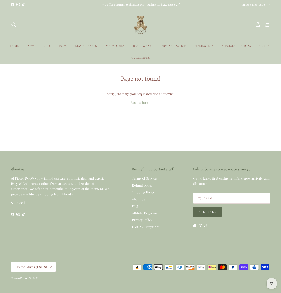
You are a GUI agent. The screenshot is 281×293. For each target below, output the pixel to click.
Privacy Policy (142, 220)
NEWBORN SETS (86, 46)
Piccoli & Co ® (29, 278)
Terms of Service (144, 178)
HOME (14, 46)
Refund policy (142, 185)
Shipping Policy (143, 192)
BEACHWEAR (142, 46)
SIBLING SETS (204, 46)
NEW (30, 46)
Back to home (140, 102)
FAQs (136, 206)
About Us (138, 199)
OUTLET (265, 46)
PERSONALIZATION (173, 46)
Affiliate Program (144, 213)
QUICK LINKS (140, 58)
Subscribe (207, 212)
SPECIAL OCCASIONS (236, 46)
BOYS (63, 46)
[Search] (13, 24)
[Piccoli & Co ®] (140, 24)
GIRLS (47, 46)
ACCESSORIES (114, 46)
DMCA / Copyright (145, 227)
